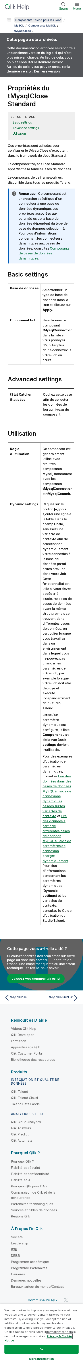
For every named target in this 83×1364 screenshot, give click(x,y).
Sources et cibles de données (34, 1210)
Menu (77, 8)
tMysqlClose (22, 30)
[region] (41, 1333)
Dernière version (47, 71)
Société (17, 1237)
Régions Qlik (20, 1216)
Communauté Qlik (43, 1300)
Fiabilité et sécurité (25, 1167)
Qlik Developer (22, 1035)
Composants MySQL (42, 25)
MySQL (19, 25)
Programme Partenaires (29, 1268)
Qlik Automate (22, 1140)
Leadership (19, 1243)
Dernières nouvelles (26, 1280)
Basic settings (22, 122)
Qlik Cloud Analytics (26, 1122)
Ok (41, 1349)
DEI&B (15, 1255)
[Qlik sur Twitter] (66, 1300)
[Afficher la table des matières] (9, 20)
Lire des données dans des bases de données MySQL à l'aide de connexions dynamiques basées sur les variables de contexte (56, 796)
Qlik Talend (19, 1091)
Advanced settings (26, 128)
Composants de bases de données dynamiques (44, 253)
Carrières (18, 1274)
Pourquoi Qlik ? (22, 1161)
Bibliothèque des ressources (33, 1059)
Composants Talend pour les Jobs (38, 20)
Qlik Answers (21, 1128)
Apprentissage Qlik (25, 1047)
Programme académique (30, 1262)
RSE (14, 1249)
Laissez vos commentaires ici (36, 978)
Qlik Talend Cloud (24, 1098)
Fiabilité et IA (20, 1180)
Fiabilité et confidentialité (30, 1174)
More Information (41, 1358)
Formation (18, 1041)
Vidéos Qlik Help (24, 1028)
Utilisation (19, 133)
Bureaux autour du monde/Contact (37, 1286)
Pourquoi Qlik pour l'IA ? (29, 1186)
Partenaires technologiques (32, 1204)
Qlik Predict (20, 1134)
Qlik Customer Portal (26, 1053)
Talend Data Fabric (25, 1104)
